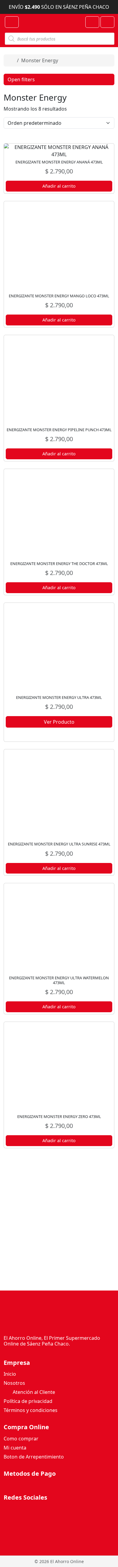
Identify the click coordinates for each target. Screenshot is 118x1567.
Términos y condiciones (30, 1410)
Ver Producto (59, 722)
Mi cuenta (15, 1447)
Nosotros (14, 1383)
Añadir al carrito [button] (59, 186)
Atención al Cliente (33, 1392)
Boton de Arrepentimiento (34, 1456)
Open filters (21, 79)
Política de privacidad (28, 1401)
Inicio (10, 1374)
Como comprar (21, 1438)
